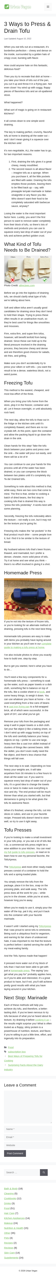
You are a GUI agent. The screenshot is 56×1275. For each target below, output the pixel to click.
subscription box (17, 1051)
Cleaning (9, 1193)
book (42, 691)
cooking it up (42, 1019)
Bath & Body (11, 1188)
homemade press (20, 970)
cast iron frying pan (19, 706)
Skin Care (9, 1252)
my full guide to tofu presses (19, 852)
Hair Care (9, 1213)
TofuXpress (15, 867)
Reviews (8, 1247)
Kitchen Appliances (14, 1218)
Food (11, 1047)
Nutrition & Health (13, 1228)
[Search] (44, 1172)
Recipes (8, 1243)
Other (7, 1233)
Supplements (11, 1257)
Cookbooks (10, 1198)
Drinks (7, 1203)
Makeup (8, 1223)
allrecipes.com (27, 285)
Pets (6, 1238)
